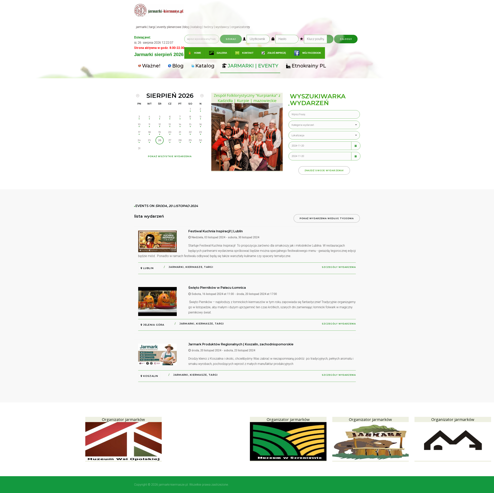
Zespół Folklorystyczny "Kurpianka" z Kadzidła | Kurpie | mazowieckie (247, 98)
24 (139, 140)
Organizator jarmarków (123, 419)
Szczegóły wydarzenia (339, 267)
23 (200, 132)
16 (200, 124)
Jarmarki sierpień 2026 (159, 54)
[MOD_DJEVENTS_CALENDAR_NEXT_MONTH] (202, 96)
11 (149, 124)
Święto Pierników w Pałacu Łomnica (217, 287)
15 (190, 124)
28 (180, 140)
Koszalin (150, 376)
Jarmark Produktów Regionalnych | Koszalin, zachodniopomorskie (241, 344)
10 (139, 124)
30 (200, 140)
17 (139, 132)
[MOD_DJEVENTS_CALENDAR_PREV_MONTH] (137, 96)
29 (190, 140)
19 (159, 132)
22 (190, 132)
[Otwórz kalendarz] (355, 145)
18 (149, 132)
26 (159, 140)
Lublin (148, 268)
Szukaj (231, 39)
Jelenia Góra (153, 324)
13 (170, 124)
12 (160, 124)
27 (169, 140)
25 (149, 140)
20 (169, 132)
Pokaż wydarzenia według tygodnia (327, 218)
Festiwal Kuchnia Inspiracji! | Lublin (215, 231)
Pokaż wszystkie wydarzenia (170, 156)
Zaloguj (346, 39)
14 (180, 124)
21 (180, 132)
